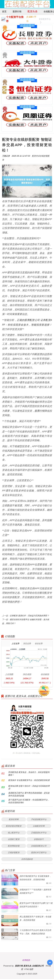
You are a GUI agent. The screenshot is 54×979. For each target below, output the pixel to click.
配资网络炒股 (14, 845)
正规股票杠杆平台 (39, 832)
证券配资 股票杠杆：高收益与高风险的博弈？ (29, 615)
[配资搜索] (49, 4)
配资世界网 (14, 819)
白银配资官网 (39, 826)
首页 (4, 11)
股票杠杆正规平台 (39, 852)
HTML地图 (28, 969)
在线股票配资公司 (39, 845)
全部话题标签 (27, 859)
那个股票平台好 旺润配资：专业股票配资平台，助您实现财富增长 (29, 801)
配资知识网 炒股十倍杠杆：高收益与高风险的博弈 (29, 787)
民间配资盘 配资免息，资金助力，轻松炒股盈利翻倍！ (29, 773)
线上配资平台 (14, 832)
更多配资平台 (45, 19)
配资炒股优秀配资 (13, 826)
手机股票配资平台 (39, 819)
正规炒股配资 (14, 852)
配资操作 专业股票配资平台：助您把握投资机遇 (29, 780)
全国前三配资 (14, 839)
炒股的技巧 (39, 839)
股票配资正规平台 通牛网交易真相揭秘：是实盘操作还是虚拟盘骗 (29, 794)
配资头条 (33, 11)
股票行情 (17, 11)
